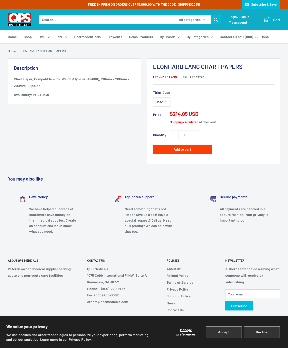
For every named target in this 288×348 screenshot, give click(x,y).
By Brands (168, 37)
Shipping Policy (179, 296)
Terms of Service (180, 282)
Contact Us (175, 310)
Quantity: (160, 135)
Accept (224, 332)
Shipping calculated (184, 122)
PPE (60, 37)
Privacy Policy (178, 289)
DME (42, 37)
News (171, 303)
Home (12, 37)
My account (238, 22)
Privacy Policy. (80, 339)
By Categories (198, 37)
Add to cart (182, 149)
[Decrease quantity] (174, 135)
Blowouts (115, 37)
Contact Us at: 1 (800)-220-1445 (244, 37)
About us (174, 269)
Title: (161, 92)
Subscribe (239, 306)
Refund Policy (177, 275)
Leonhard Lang (165, 77)
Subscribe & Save (264, 4)
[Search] (216, 19)
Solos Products (141, 37)
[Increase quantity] (195, 135)
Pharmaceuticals (87, 37)
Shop (28, 37)
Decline (262, 332)
